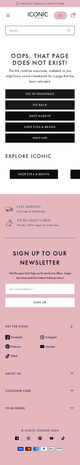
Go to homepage (40, 94)
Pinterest (16, 347)
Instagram (51, 337)
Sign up (40, 302)
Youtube (50, 347)
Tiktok (14, 356)
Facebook (16, 337)
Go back (40, 105)
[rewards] (60, 15)
